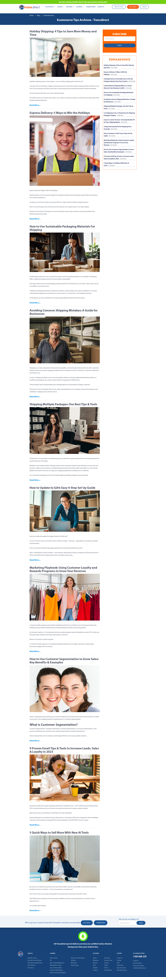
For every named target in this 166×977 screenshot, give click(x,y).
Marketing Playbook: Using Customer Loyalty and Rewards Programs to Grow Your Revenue (119, 142)
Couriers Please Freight (56, 967)
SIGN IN (144, 7)
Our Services (50, 7)
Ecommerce (31, 967)
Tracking (119, 960)
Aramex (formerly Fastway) (78, 958)
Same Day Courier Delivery (35, 960)
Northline (73, 960)
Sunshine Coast (108, 960)
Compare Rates (90, 7)
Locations (79, 7)
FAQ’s (118, 963)
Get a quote (132, 7)
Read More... (35, 105)
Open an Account (121, 967)
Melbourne (96, 960)
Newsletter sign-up (122, 970)
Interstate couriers (32, 958)
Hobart (106, 965)
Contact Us (100, 7)
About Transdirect (137, 963)
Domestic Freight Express (56, 970)
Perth (94, 965)
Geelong (106, 963)
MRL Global (74, 963)
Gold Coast (107, 958)
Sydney (95, 958)
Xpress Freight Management (57, 963)
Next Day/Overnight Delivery (35, 963)
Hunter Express (75, 965)
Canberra (95, 970)
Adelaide (95, 967)
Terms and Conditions (138, 965)
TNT (51, 960)
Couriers (60, 7)
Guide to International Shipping (58, 972)
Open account (118, 7)
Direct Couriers (54, 958)
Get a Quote (86, 922)
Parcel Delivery (31, 965)
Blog (38, 15)
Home (31, 15)
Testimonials (120, 965)
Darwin (106, 967)
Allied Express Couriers (55, 965)
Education (69, 7)
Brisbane (95, 963)
